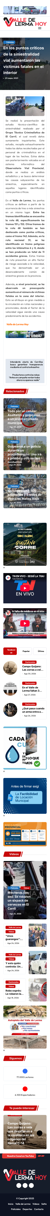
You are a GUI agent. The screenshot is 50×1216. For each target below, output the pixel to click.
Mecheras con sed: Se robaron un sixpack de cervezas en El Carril (19, 900)
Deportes (27, 1209)
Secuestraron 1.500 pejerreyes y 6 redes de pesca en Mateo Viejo (25, 494)
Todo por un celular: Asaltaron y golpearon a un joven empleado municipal (24, 417)
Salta (44, 1203)
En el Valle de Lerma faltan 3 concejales (30, 690)
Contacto (38, 1209)
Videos (26, 888)
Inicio (10, 1203)
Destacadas (30, 662)
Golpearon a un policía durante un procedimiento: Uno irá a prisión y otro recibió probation (24, 454)
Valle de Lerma (15, 927)
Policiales (10, 42)
